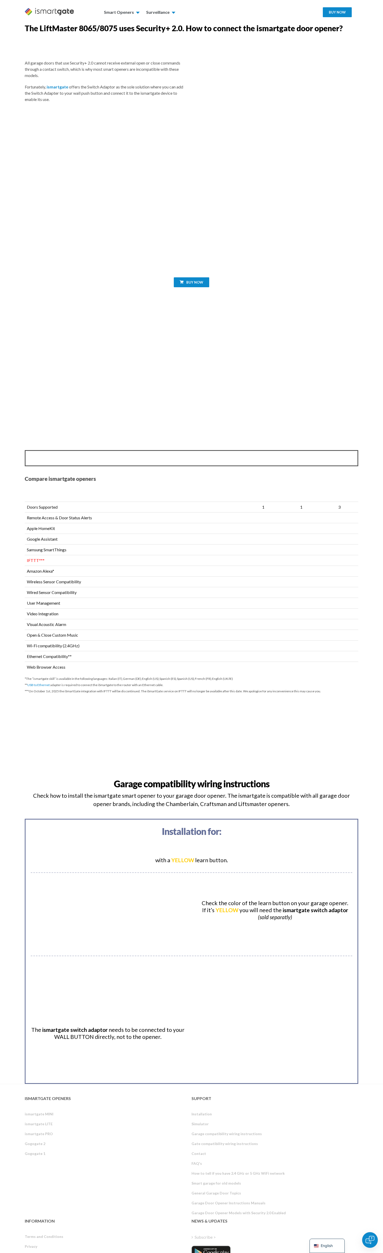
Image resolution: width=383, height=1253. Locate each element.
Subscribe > (205, 1237)
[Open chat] (370, 1240)
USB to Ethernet (38, 685)
